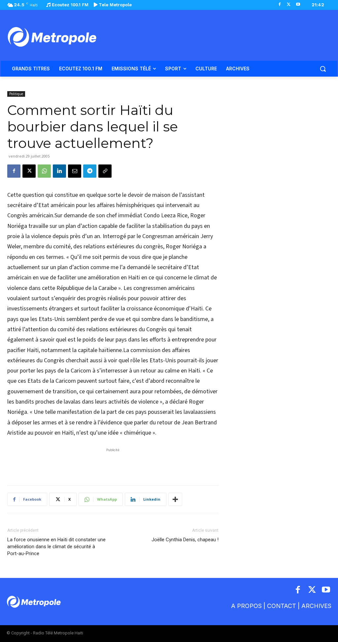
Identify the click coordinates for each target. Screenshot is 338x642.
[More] (175, 499)
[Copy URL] (105, 171)
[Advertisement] (113, 463)
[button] (323, 69)
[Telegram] (89, 171)
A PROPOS (246, 605)
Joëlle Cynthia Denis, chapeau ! (185, 540)
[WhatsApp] (44, 171)
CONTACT (281, 605)
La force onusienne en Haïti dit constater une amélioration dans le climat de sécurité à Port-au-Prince (56, 546)
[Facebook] (280, 5)
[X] (288, 5)
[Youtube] (298, 5)
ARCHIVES (316, 605)
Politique (16, 93)
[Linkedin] (59, 171)
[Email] (74, 171)
